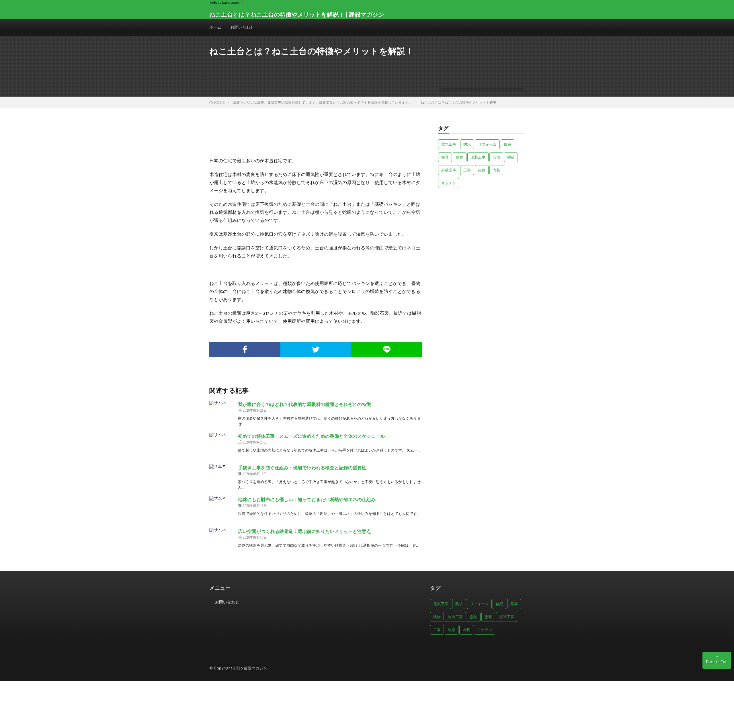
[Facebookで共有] (244, 349)
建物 (459, 157)
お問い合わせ (242, 27)
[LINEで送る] (386, 349)
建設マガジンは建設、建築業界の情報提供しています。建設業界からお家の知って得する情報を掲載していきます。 (322, 102)
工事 (467, 170)
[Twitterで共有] (316, 349)
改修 (481, 170)
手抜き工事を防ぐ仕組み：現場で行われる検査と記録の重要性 (302, 467)
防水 (467, 144)
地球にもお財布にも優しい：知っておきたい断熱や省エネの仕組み (307, 499)
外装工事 (448, 170)
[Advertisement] (481, 232)
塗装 (511, 157)
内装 (496, 170)
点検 (496, 157)
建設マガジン (255, 668)
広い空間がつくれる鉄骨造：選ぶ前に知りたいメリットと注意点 (304, 531)
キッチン (448, 183)
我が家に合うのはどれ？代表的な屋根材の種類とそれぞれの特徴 (304, 404)
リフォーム (487, 144)
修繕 (507, 144)
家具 (445, 157)
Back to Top (717, 661)
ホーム (215, 27)
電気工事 (448, 144)
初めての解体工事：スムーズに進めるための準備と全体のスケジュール (311, 436)
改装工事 (478, 157)
